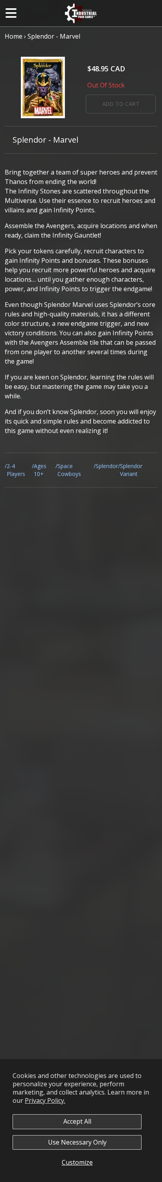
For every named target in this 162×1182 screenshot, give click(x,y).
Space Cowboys (69, 470)
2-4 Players (16, 470)
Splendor (107, 466)
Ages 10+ (40, 470)
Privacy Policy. (45, 1100)
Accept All (77, 1121)
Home (13, 36)
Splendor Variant (131, 470)
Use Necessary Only (77, 1142)
